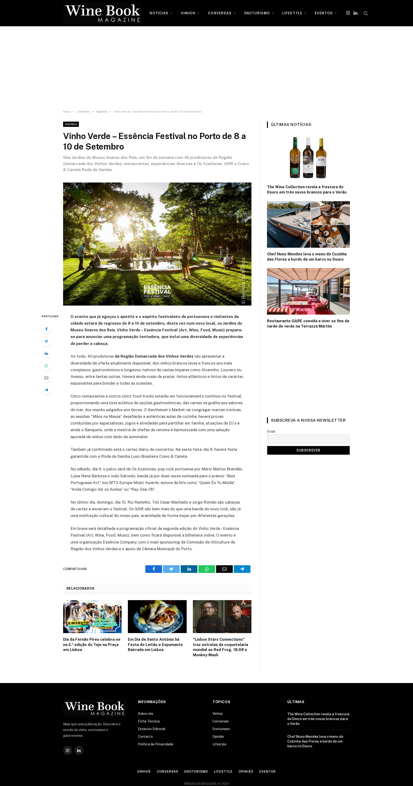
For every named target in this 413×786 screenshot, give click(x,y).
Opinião (218, 736)
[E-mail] (46, 377)
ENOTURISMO (257, 13)
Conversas (220, 721)
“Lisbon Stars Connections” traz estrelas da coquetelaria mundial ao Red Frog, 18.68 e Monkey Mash (220, 647)
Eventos (267, 771)
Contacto (145, 736)
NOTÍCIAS (159, 13)
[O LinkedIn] (46, 353)
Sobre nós (145, 714)
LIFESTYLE (292, 13)
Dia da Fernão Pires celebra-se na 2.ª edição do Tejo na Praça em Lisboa (91, 644)
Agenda (71, 124)
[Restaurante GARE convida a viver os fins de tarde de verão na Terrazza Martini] (308, 291)
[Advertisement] (206, 68)
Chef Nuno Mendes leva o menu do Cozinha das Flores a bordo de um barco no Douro (307, 257)
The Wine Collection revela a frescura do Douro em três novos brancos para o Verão (307, 189)
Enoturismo (221, 729)
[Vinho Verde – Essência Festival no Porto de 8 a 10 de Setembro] (157, 244)
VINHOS (188, 13)
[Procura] (365, 13)
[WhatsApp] (46, 365)
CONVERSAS (220, 13)
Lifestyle (219, 744)
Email (271, 431)
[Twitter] (46, 341)
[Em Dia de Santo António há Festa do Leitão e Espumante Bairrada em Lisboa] (157, 616)
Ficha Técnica (149, 721)
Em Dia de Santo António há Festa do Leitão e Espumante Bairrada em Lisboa (155, 644)
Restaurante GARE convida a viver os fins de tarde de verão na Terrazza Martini (308, 323)
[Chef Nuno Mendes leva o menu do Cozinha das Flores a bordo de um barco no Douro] (308, 224)
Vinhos (217, 714)
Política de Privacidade (155, 744)
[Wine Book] (102, 13)
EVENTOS (324, 13)
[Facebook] (46, 329)
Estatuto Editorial (151, 729)
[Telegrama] (46, 390)
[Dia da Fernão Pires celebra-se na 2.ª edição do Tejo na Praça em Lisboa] (92, 616)
